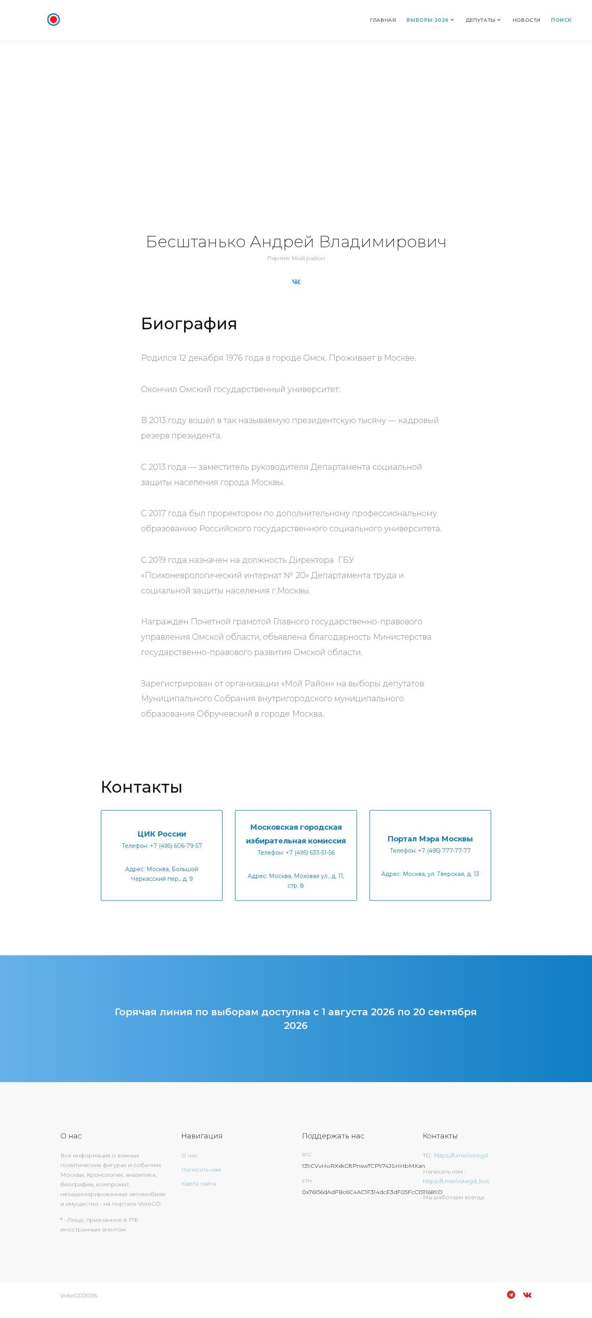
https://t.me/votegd (461, 1155)
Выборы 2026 (427, 20)
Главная (383, 20)
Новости (526, 20)
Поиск (561, 20)
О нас (189, 1155)
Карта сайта (198, 1183)
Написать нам (201, 1169)
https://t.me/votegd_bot (456, 1181)
